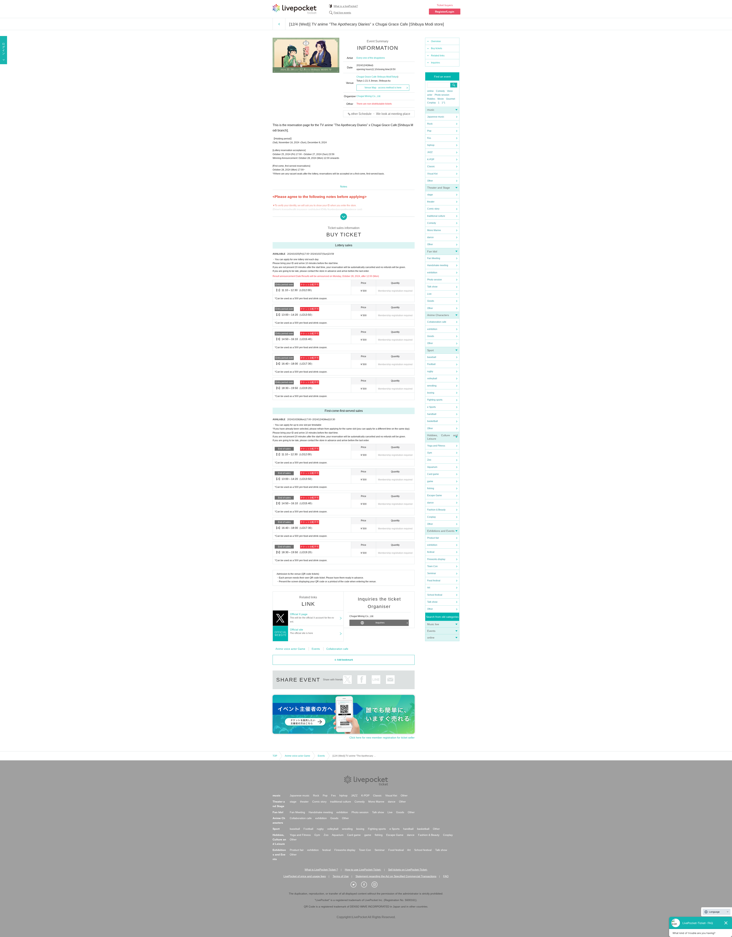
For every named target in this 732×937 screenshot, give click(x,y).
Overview (436, 41)
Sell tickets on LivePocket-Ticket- (408, 869)
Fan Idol (432, 251)
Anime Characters (438, 315)
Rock (430, 123)
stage (430, 194)
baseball (431, 357)
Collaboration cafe (436, 322)
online (430, 91)
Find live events (342, 12)
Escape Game (434, 495)
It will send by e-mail (390, 679)
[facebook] (366, 885)
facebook (361, 679)
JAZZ (430, 152)
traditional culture (436, 216)
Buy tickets (436, 48)
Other (430, 180)
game (430, 481)
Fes (429, 138)
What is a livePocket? (346, 6)
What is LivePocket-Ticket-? (321, 869)
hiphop (430, 145)
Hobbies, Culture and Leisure (279, 839)
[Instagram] (376, 885)
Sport (430, 350)
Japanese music (435, 116)
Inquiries (435, 62)
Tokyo (394, 76)
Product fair (433, 538)
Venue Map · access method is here (382, 87)
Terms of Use (341, 876)
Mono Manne (434, 230)
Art (428, 587)
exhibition (432, 272)
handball (431, 414)
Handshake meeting (437, 265)
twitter (347, 679)
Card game (433, 474)
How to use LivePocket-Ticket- (363, 869)
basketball (432, 421)
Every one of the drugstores (370, 58)
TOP (275, 756)
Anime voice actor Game (290, 648)
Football (431, 364)
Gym (429, 452)
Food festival (433, 580)
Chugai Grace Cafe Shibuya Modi (373, 76)
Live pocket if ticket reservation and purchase (294, 9)
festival (430, 552)
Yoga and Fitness (436, 445)
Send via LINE (376, 679)
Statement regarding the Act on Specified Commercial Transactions (396, 876)
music (430, 109)
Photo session (442, 95)
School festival (434, 595)
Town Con (432, 566)
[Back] (279, 24)
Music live (433, 624)
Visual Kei (432, 173)
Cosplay (431, 102)
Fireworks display (436, 559)
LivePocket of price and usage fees (304, 876)
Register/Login (444, 11)
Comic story (433, 208)
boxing (430, 392)
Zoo (429, 459)
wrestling (432, 385)
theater (430, 201)
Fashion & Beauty (436, 509)
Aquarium (432, 467)
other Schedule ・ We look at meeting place (380, 113)
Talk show (432, 286)
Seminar (431, 573)
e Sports (431, 407)
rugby (430, 371)
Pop (429, 131)
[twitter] (355, 885)
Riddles (431, 99)
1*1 (443, 102)
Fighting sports (434, 399)
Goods (430, 301)
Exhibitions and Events (440, 530)
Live (429, 294)
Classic (431, 166)
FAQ (446, 876)
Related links (438, 55)
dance (430, 237)
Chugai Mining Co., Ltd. (368, 96)
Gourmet (450, 99)
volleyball (432, 378)
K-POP (430, 159)
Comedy (440, 91)
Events (431, 630)
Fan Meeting (433, 258)
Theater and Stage (438, 187)
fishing (430, 488)
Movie (440, 99)
